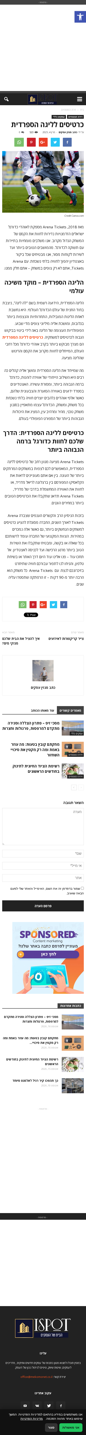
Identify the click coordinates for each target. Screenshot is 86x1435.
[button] (80, 17)
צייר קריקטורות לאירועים (66, 638)
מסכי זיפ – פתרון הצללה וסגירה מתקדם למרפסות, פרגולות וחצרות (31, 725)
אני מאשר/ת (70, 1427)
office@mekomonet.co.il (36, 1377)
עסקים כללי (59, 116)
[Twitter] (49, 1406)
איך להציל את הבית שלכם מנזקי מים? (21, 640)
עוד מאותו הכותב (42, 710)
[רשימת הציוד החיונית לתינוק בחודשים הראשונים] (73, 771)
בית (82, 110)
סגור (51, 1427)
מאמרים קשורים (70, 710)
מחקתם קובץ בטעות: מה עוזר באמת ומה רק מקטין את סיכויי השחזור (35, 749)
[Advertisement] (43, 48)
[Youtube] (25, 1406)
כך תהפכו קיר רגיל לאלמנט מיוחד (35, 1080)
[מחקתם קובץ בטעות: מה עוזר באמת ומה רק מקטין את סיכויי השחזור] (73, 749)
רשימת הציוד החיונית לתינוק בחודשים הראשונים (36, 768)
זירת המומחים (75, 116)
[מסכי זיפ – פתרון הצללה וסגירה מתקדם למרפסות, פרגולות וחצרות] (73, 728)
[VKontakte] (37, 1406)
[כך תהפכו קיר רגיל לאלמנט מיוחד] (73, 1085)
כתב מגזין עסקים (68, 132)
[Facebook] (60, 1406)
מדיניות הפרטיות (32, 1418)
